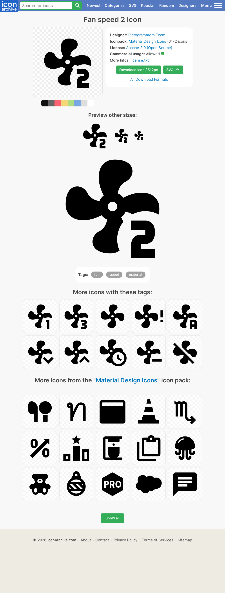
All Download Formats (149, 79)
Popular (148, 5)
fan (97, 274)
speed (114, 274)
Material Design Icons (147, 41)
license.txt (140, 60)
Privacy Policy (125, 540)
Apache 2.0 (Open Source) (149, 48)
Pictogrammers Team (146, 35)
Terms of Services (157, 540)
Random (166, 5)
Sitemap (185, 540)
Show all (112, 518)
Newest (93, 5)
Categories (115, 5)
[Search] (77, 5)
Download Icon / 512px (138, 70)
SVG (133, 5)
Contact (102, 540)
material (135, 274)
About (86, 540)
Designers (187, 5)
